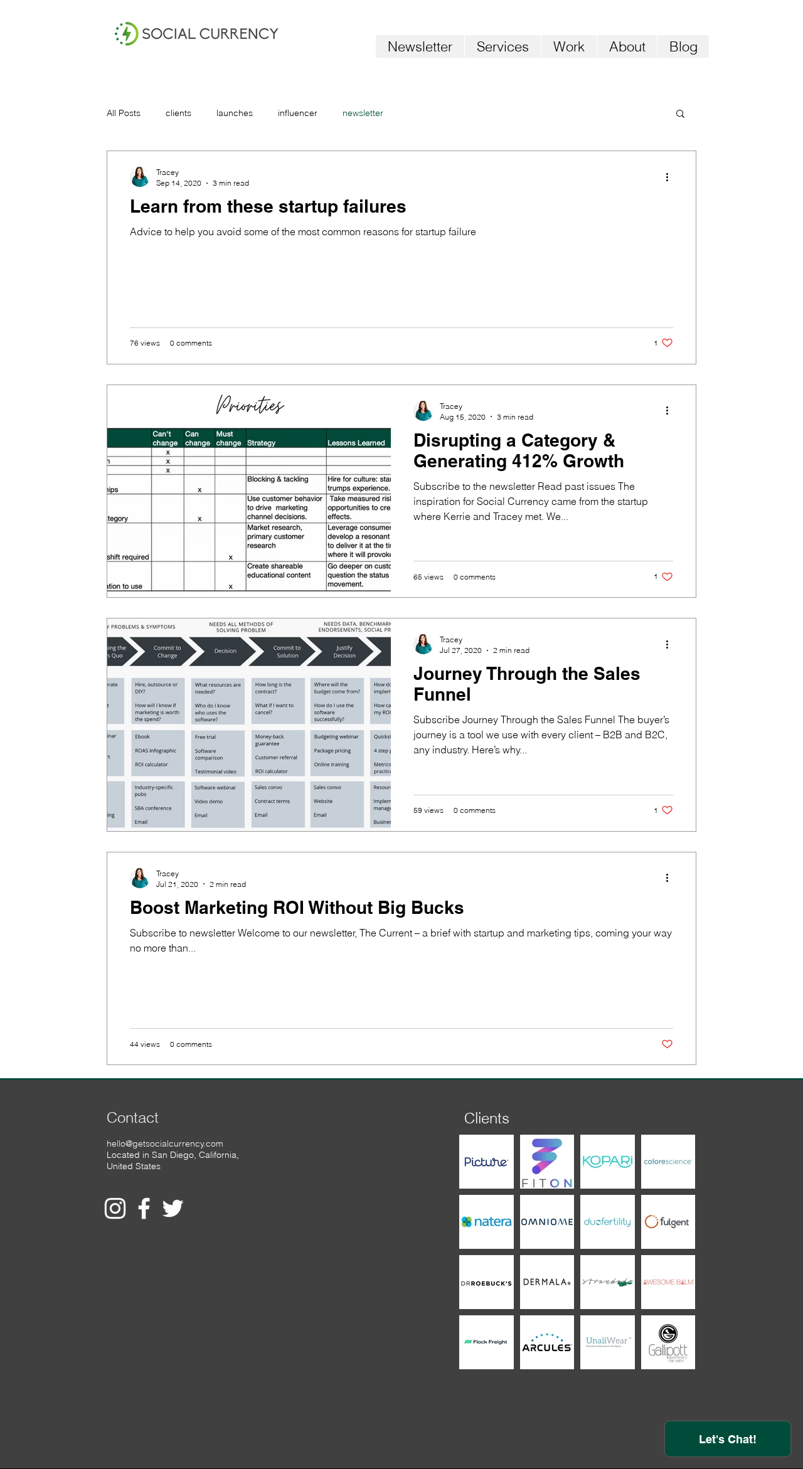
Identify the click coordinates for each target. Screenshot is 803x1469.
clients (178, 113)
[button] (680, 114)
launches (234, 113)
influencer (297, 113)
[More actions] (671, 176)
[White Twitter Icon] (173, 1208)
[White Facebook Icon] (144, 1208)
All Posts (124, 113)
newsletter (363, 113)
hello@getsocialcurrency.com (165, 1143)
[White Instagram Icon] (115, 1208)
